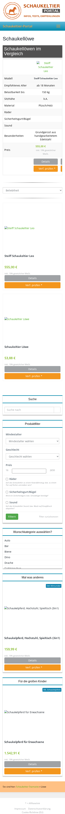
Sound (13, 502)
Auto (7, 540)
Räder (13, 479)
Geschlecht (12, 449)
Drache (9, 562)
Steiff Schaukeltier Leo (46, 78)
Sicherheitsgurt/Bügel (22, 492)
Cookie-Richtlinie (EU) (32, 812)
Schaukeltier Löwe (17, 347)
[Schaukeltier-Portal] (32, 11)
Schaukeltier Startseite (27, 786)
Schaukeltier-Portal (17, 26)
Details (46, 161)
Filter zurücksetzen (48, 516)
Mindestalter (14, 434)
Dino (7, 557)
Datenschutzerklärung (39, 808)
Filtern (12, 516)
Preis (9, 465)
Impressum (20, 808)
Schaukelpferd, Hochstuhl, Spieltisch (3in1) (32, 638)
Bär (7, 546)
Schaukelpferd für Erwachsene (24, 742)
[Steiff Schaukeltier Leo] (46, 67)
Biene (8, 551)
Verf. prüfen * (46, 168)
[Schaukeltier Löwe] (32, 319)
